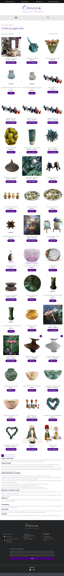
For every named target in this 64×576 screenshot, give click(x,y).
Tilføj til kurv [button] (53, 62)
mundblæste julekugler (36, 512)
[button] (16, 17)
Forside (3, 24)
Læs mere (11, 93)
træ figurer (17, 499)
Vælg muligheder (11, 62)
